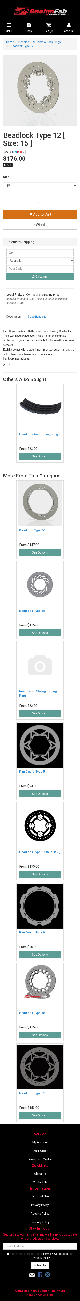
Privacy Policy (40, 1205)
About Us (40, 1173)
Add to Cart (41, 214)
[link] (40, 1275)
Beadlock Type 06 (32, 530)
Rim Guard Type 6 (32, 932)
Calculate (41, 276)
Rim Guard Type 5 (32, 771)
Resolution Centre (40, 1159)
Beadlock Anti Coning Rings (39, 434)
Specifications (37, 316)
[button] (40, 225)
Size (6, 177)
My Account (40, 1142)
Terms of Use (40, 1196)
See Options (40, 456)
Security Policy (40, 1222)
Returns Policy (40, 1213)
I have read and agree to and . (42, 1255)
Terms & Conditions (55, 1253)
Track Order (40, 1150)
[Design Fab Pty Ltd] (40, 10)
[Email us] (32, 1275)
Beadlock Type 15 (32, 1013)
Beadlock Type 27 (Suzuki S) (40, 852)
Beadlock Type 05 (32, 1093)
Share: (8, 152)
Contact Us (40, 1182)
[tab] (14, 316)
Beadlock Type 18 (32, 611)
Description (13, 316)
